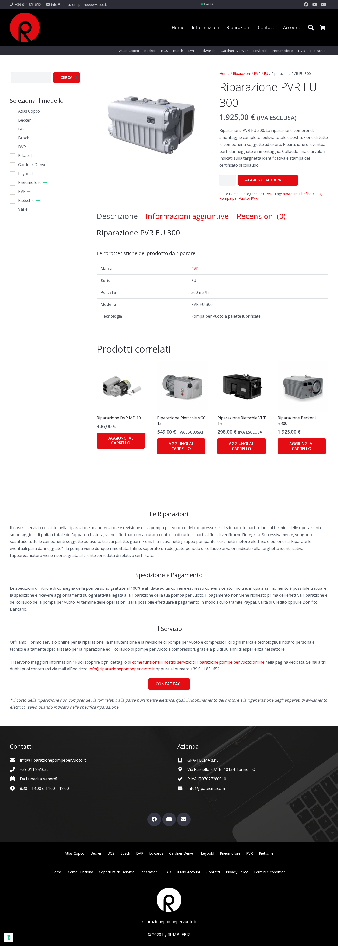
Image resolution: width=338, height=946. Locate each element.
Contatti (213, 872)
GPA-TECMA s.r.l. (202, 760)
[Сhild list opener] (43, 111)
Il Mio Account (188, 872)
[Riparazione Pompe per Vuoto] (25, 27)
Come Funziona (80, 872)
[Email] (323, 4)
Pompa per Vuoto (234, 198)
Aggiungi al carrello (267, 180)
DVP (22, 147)
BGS (22, 129)
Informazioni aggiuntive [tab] (187, 216)
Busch (23, 138)
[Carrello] (322, 27)
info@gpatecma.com (206, 788)
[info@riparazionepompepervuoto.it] (15, 760)
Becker (24, 120)
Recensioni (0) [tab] (261, 216)
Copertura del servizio (117, 872)
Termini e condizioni (270, 872)
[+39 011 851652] (15, 769)
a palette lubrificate (299, 193)
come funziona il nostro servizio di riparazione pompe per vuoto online (198, 662)
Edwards (26, 155)
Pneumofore (30, 182)
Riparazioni (242, 73)
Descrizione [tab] (117, 216)
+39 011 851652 (34, 769)
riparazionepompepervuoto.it (169, 921)
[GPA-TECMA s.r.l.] (182, 760)
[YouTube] (314, 4)
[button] (310, 27)
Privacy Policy (237, 872)
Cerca (66, 77)
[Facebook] (305, 4)
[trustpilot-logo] (206, 4)
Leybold (25, 173)
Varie (23, 209)
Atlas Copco (29, 111)
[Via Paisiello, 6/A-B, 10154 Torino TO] (182, 769)
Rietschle (26, 200)
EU (266, 73)
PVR (257, 73)
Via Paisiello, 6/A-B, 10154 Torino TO (221, 769)
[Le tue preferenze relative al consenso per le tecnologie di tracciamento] (8, 937)
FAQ (167, 872)
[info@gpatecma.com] (182, 788)
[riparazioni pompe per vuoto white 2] (169, 900)
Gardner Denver (33, 164)
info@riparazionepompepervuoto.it (122, 669)
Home (224, 73)
